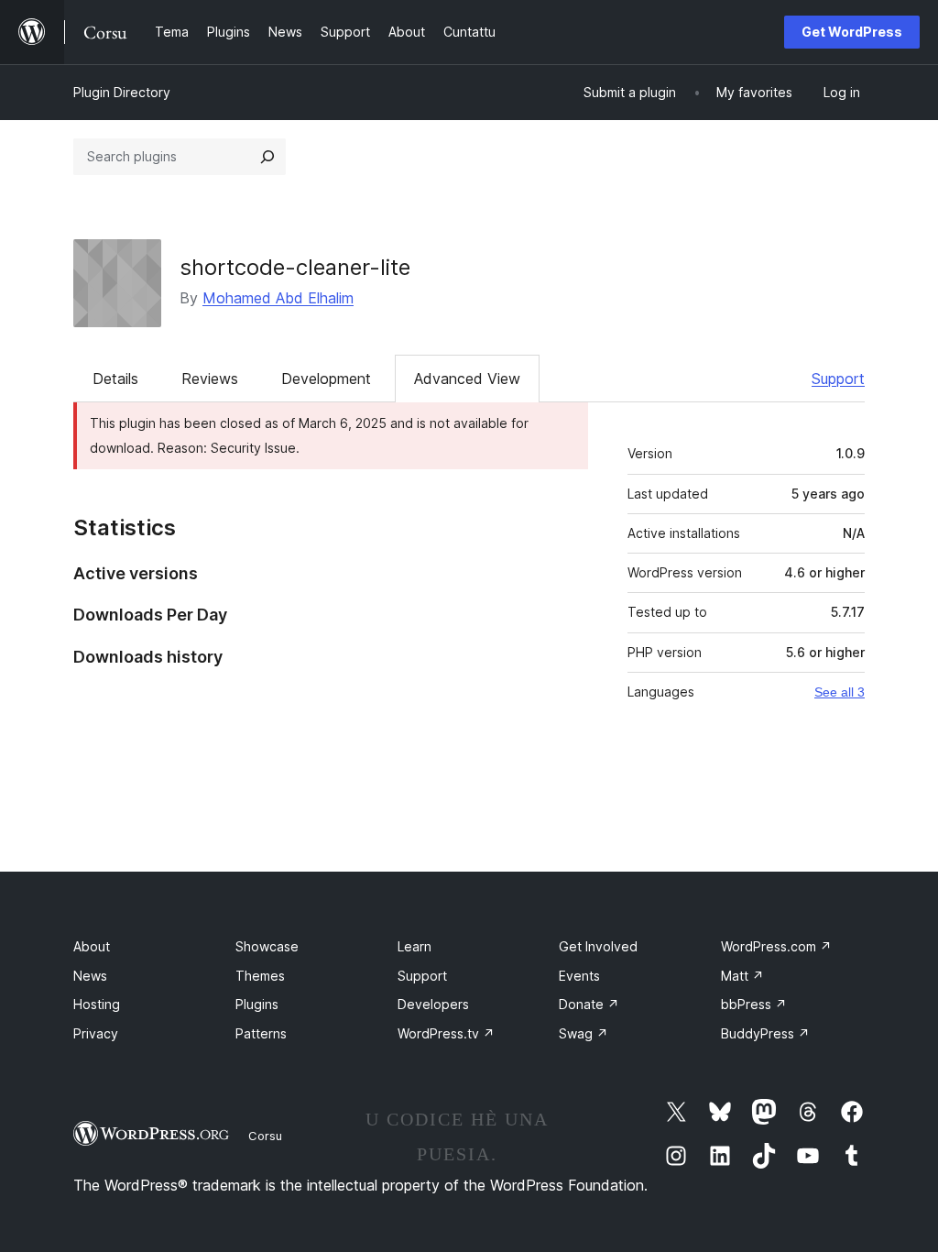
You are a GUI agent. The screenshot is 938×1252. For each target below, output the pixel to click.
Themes (260, 975)
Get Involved (598, 946)
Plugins (256, 1004)
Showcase (267, 946)
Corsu (265, 1135)
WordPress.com (776, 946)
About (91, 946)
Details (115, 378)
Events (579, 975)
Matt (742, 975)
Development (326, 378)
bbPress (754, 1004)
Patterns (261, 1033)
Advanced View (467, 378)
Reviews (209, 378)
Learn (414, 946)
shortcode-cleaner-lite (295, 267)
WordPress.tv (446, 1033)
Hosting (96, 1004)
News (90, 975)
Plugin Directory (121, 92)
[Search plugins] (267, 156)
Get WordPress (852, 31)
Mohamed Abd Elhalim (278, 298)
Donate (589, 1004)
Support (838, 378)
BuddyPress (765, 1033)
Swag (583, 1033)
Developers (433, 1004)
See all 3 (839, 692)
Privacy (95, 1033)
